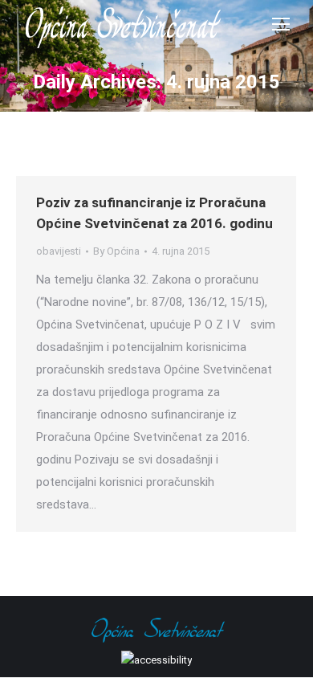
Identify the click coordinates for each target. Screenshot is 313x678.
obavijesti (58, 251)
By (116, 251)
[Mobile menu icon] (281, 24)
